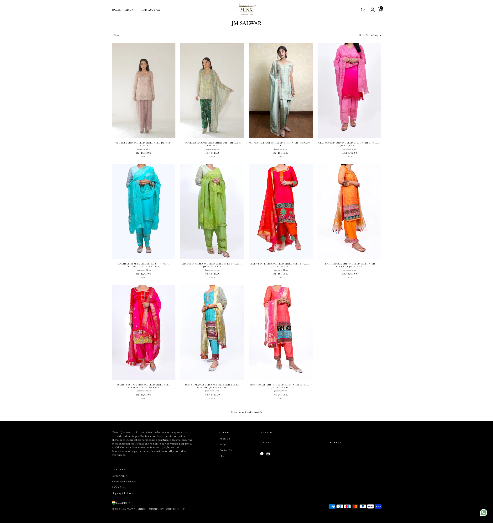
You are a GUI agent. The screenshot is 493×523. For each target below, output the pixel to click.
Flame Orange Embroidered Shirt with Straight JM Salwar (349, 265)
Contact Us (226, 450)
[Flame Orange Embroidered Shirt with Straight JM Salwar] (349, 211)
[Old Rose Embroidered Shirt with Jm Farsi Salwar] (143, 90)
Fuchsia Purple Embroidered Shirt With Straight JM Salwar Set (143, 386)
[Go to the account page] (371, 9)
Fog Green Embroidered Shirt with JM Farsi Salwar (212, 144)
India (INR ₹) (121, 502)
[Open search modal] (363, 9)
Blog (222, 455)
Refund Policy (119, 487)
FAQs (223, 444)
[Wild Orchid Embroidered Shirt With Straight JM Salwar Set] (349, 90)
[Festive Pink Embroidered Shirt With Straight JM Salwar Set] (281, 211)
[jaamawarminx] (246, 9)
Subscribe (335, 442)
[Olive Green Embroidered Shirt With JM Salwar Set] (281, 90)
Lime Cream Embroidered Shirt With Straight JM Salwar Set (212, 265)
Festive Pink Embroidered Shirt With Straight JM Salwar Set (281, 265)
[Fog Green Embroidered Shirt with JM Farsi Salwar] (212, 90)
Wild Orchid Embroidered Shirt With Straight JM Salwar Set (349, 144)
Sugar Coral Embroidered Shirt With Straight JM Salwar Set (281, 386)
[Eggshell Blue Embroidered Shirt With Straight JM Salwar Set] (143, 211)
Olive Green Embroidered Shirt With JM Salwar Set (280, 144)
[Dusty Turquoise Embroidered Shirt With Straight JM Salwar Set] (212, 332)
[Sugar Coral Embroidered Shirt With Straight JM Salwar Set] (281, 332)
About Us (225, 438)
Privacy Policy (119, 475)
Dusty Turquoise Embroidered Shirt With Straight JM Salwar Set (212, 386)
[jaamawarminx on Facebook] (262, 454)
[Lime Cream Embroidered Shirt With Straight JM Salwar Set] (212, 211)
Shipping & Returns (122, 493)
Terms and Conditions (124, 481)
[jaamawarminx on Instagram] (268, 454)
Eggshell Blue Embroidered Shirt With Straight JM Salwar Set (143, 265)
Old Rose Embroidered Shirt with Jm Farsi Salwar (144, 144)
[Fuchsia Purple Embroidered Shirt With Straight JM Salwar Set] (143, 332)
